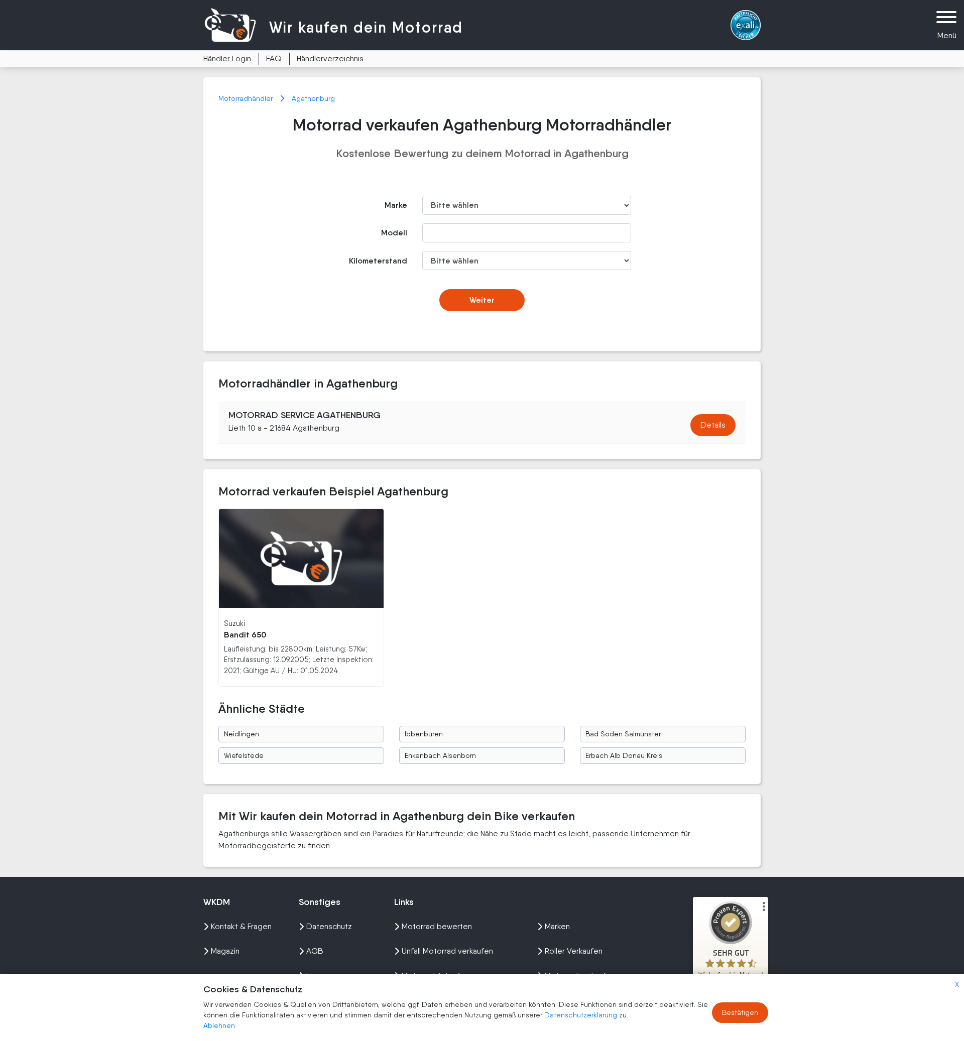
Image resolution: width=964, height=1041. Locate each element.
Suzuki (234, 623)
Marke (396, 205)
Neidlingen (241, 734)
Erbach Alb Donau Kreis (623, 755)
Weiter (482, 300)
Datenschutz (329, 926)
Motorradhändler (246, 98)
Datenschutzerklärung (581, 1015)
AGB (314, 951)
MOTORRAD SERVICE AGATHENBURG (304, 415)
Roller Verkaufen (573, 951)
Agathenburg (313, 98)
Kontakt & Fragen (241, 926)
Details (713, 425)
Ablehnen (219, 1025)
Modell (394, 232)
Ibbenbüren (424, 734)
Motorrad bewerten (437, 926)
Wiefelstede (244, 755)
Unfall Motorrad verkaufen (447, 951)
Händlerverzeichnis (330, 58)
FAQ (274, 58)
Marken (557, 926)
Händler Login (227, 58)
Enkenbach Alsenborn (440, 755)
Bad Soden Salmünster (623, 734)
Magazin (225, 951)
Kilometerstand (378, 261)
